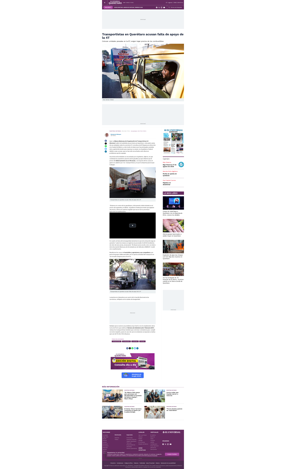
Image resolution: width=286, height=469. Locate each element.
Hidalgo (141, 440)
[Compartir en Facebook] (106, 141)
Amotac (142, 341)
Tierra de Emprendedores (131, 443)
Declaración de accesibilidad (168, 463)
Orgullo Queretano (131, 441)
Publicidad (142, 463)
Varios (140, 458)
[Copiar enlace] (106, 151)
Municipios (105, 445)
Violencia (136, 463)
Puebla (140, 438)
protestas (135, 341)
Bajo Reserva (167, 162)
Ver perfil (113, 135)
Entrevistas (130, 437)
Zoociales (129, 446)
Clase (151, 438)
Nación (104, 438)
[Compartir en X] (106, 143)
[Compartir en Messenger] (106, 149)
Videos (128, 2)
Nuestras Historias (115, 131)
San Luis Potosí (143, 435)
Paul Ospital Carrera (169, 180)
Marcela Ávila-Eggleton (170, 171)
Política (105, 440)
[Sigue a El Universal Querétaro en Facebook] (157, 8)
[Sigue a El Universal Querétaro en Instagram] (162, 8)
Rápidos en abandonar (167, 183)
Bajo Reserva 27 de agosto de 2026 (169, 165)
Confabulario (153, 444)
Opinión (166, 159)
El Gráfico (153, 435)
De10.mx (152, 436)
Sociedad (105, 435)
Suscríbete (108, 7)
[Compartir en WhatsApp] (106, 146)
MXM (124, 2)
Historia (158, 463)
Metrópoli (105, 444)
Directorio (113, 463)
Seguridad (105, 436)
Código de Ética (128, 463)
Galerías (117, 437)
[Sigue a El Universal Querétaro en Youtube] (164, 8)
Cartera (105, 442)
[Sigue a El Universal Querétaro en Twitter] (159, 8)
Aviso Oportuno (118, 7)
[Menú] (104, 2)
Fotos (131, 2)
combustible (126, 341)
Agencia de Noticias (128, 7)
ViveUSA (152, 440)
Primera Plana (139, 7)
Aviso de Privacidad (152, 455)
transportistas (116, 341)
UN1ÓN (152, 442)
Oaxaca (140, 436)
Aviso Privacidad (150, 463)
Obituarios (153, 447)
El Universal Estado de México (143, 443)
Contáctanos (120, 463)
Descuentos (153, 449)
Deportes (105, 447)
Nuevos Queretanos (132, 448)
